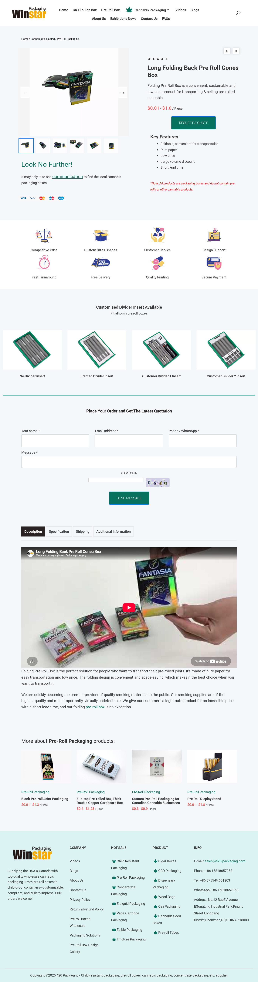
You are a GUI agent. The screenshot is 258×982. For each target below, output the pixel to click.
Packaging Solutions (85, 935)
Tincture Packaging (131, 939)
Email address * (106, 431)
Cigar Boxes (167, 861)
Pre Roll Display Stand (204, 799)
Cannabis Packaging (150, 10)
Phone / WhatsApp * (184, 431)
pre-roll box (95, 707)
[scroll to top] (244, 949)
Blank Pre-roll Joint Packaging (44, 799)
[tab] (33, 531)
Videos (75, 861)
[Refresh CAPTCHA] (158, 482)
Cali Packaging (169, 906)
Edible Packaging (129, 930)
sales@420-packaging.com (225, 861)
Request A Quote (193, 123)
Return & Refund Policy (87, 909)
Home (24, 38)
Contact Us (78, 890)
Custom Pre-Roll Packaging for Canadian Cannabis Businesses (156, 801)
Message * (29, 452)
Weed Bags (166, 897)
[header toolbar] (238, 13)
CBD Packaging (169, 871)
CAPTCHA (129, 473)
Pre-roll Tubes (168, 932)
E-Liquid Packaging (131, 904)
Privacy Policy (80, 900)
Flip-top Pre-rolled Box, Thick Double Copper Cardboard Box (100, 801)
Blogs (74, 871)
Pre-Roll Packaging (68, 38)
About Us (76, 880)
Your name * (30, 431)
